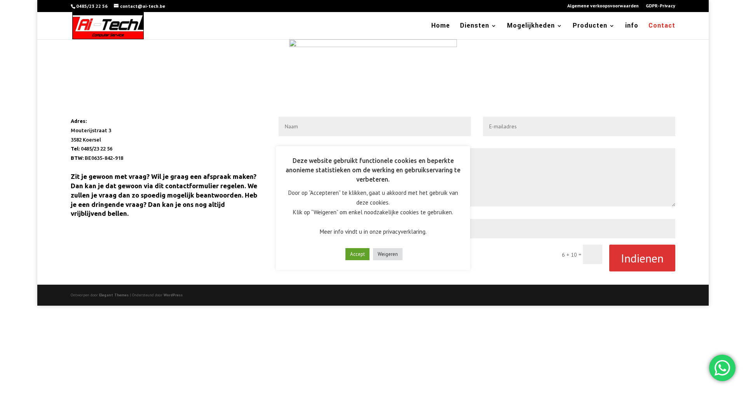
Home (440, 26)
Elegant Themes (114, 295)
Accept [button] (357, 254)
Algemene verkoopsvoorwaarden (603, 6)
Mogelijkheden (531, 26)
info (631, 26)
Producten (590, 26)
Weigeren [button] (388, 254)
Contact (661, 26)
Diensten (474, 26)
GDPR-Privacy (660, 6)
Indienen (642, 258)
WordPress (173, 295)
